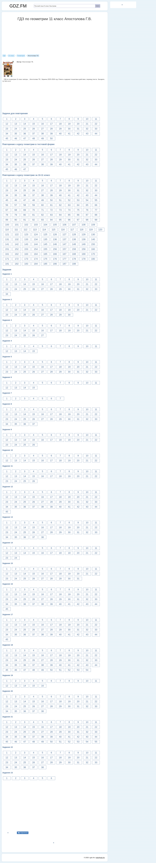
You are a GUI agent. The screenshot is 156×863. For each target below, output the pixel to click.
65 (87, 205)
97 (78, 219)
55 (96, 200)
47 (24, 138)
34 (7, 133)
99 (96, 219)
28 (51, 128)
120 (100, 229)
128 (74, 234)
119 (91, 229)
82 (42, 215)
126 (55, 234)
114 (44, 229)
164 (36, 254)
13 (15, 123)
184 (36, 263)
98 (87, 219)
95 (60, 219)
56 (7, 205)
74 (69, 210)
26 (33, 128)
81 (33, 215)
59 (33, 205)
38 (42, 133)
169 (83, 254)
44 (96, 133)
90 (15, 219)
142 (17, 244)
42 (78, 133)
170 (93, 254)
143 (26, 244)
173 (26, 259)
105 (55, 224)
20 (78, 123)
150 (93, 244)
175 (45, 259)
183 (26, 263)
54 (87, 200)
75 (78, 210)
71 (42, 210)
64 (78, 205)
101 (17, 224)
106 (64, 224)
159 (83, 249)
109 (93, 224)
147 (64, 244)
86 (78, 215)
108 (83, 224)
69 (24, 210)
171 (7, 259)
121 (7, 234)
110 (7, 229)
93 (42, 219)
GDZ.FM (18, 5)
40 (60, 133)
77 (96, 210)
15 (33, 123)
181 (7, 263)
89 (7, 219)
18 (60, 123)
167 (64, 254)
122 (17, 234)
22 (96, 123)
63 (69, 205)
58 (24, 205)
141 (7, 244)
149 (83, 244)
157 (64, 249)
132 (17, 239)
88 (96, 215)
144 (36, 244)
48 (33, 138)
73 (60, 210)
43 (87, 133)
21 (87, 123)
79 (15, 215)
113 (35, 229)
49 (42, 138)
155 (45, 249)
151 (7, 249)
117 (72, 229)
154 (36, 249)
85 (69, 215)
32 (87, 128)
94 (51, 219)
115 (53, 229)
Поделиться (24, 832)
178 (74, 259)
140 (93, 239)
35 (15, 133)
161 (7, 254)
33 (96, 128)
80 (24, 215)
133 (26, 239)
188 (74, 263)
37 (33, 133)
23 (7, 128)
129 (83, 234)
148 (74, 244)
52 (69, 200)
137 (64, 239)
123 (26, 234)
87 (87, 215)
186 (55, 263)
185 (45, 263)
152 (17, 249)
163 (26, 254)
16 (42, 123)
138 (74, 239)
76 (87, 210)
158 (74, 249)
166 (55, 254)
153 (26, 249)
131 (7, 239)
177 (64, 259)
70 (33, 210)
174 (36, 259)
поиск (98, 6)
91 (24, 219)
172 (17, 259)
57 (15, 205)
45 (7, 138)
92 (33, 219)
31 (78, 128)
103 (36, 224)
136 (55, 239)
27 (42, 128)
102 (26, 224)
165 (45, 254)
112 (25, 229)
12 (7, 123)
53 (78, 200)
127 (64, 234)
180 (93, 259)
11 (96, 119)
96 (69, 219)
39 (51, 133)
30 (69, 128)
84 (60, 215)
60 (42, 205)
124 (36, 234)
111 (16, 229)
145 (45, 244)
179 (83, 259)
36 (24, 133)
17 (51, 123)
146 (55, 244)
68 (15, 210)
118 (81, 229)
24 (15, 128)
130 (93, 234)
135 (45, 239)
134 (36, 239)
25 (24, 128)
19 (69, 123)
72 (51, 210)
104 (45, 224)
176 (55, 259)
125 (45, 234)
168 (74, 254)
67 (7, 210)
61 (51, 205)
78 (7, 215)
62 (60, 205)
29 (60, 128)
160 (93, 249)
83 (51, 215)
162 (17, 254)
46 (15, 138)
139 (83, 239)
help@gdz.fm (100, 857)
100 (7, 224)
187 (64, 263)
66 (96, 205)
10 (87, 119)
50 (51, 138)
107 (74, 224)
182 (17, 263)
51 (60, 200)
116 (63, 229)
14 (24, 123)
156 (55, 249)
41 (69, 133)
